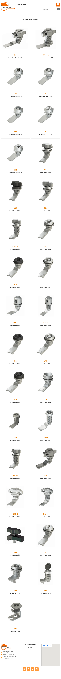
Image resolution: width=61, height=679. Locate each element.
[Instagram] (24, 669)
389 (15, 629)
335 (15, 437)
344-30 (45, 437)
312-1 (15, 323)
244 (15, 170)
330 (45, 399)
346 (45, 476)
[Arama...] (58, 9)
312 (45, 284)
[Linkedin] (37, 669)
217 (15, 55)
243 (45, 131)
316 (15, 399)
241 (45, 93)
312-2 (45, 323)
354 (15, 552)
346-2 (45, 514)
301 (45, 170)
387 (15, 590)
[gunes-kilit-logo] (7, 6)
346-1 (15, 514)
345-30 (15, 476)
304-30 (15, 246)
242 (15, 131)
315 (45, 361)
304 (45, 208)
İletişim (30, 650)
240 (15, 93)
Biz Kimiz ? (30, 647)
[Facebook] (28, 669)
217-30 (46, 55)
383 (45, 552)
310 (15, 284)
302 (15, 208)
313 (15, 361)
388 (45, 590)
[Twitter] (32, 669)
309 (45, 246)
